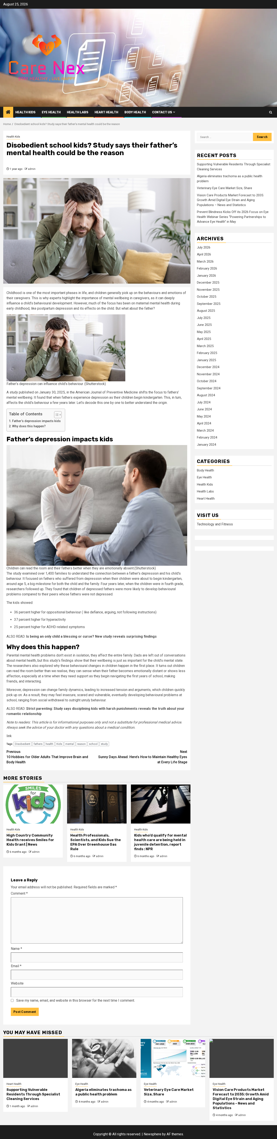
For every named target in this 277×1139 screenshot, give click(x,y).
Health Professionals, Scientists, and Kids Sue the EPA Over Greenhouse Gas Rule (95, 842)
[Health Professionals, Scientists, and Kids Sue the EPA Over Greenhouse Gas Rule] (97, 804)
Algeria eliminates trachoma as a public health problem (103, 1092)
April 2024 (204, 423)
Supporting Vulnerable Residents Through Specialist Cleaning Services (33, 1094)
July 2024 (203, 402)
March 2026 (205, 261)
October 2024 (206, 381)
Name (16, 949)
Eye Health (51, 112)
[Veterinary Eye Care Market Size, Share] (173, 1058)
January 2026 (206, 276)
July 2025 (203, 318)
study (104, 744)
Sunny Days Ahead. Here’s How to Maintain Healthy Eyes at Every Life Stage (142, 757)
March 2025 (205, 346)
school (93, 744)
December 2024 (208, 367)
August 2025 (206, 311)
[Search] (270, 112)
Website (17, 983)
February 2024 (207, 437)
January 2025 (206, 360)
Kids (59, 744)
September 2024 (208, 388)
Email (16, 966)
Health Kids (25, 112)
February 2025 (207, 353)
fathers (38, 744)
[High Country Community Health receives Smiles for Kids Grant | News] (33, 804)
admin (31, 169)
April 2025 (204, 339)
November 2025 (208, 290)
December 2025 (208, 282)
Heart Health (106, 112)
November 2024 (208, 374)
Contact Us (162, 112)
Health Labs (77, 112)
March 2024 (205, 430)
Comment (19, 893)
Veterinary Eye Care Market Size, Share (224, 188)
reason (81, 744)
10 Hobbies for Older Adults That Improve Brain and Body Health (47, 757)
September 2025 (208, 304)
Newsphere (152, 1134)
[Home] (8, 112)
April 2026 (204, 254)
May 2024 (204, 416)
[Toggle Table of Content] (56, 414)
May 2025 (204, 332)
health (49, 744)
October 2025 (206, 297)
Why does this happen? (29, 426)
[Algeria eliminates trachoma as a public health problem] (104, 1058)
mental (69, 744)
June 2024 (204, 409)
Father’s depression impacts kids (36, 421)
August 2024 (206, 395)
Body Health (135, 112)
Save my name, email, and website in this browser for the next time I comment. (75, 1000)
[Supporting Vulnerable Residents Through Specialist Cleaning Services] (35, 1058)
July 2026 (203, 247)
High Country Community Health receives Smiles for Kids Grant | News (30, 840)
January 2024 (206, 445)
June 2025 (204, 325)
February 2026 (207, 268)
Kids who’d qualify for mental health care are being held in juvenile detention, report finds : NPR (160, 842)
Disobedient (22, 744)
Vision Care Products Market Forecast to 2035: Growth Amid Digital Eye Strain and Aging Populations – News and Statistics (230, 200)
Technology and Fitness (215, 524)
